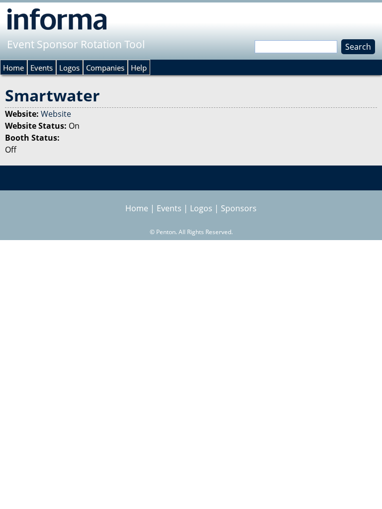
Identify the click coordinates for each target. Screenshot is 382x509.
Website (56, 113)
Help (139, 68)
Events (41, 68)
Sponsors (239, 208)
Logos (69, 68)
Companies (105, 68)
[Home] (57, 18)
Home (13, 68)
